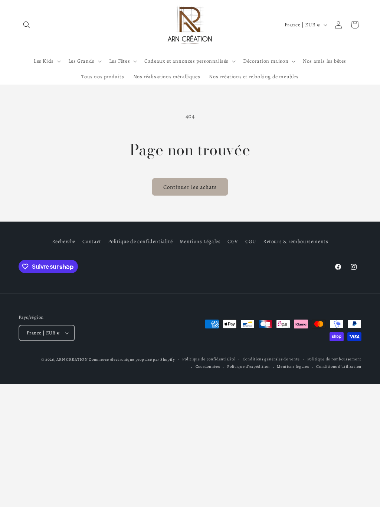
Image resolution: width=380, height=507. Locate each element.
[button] (27, 25)
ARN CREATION (72, 359)
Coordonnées (208, 366)
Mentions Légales (200, 241)
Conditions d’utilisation (338, 366)
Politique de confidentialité (140, 241)
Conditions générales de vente (271, 359)
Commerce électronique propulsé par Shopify (132, 359)
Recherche (63, 241)
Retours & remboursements (295, 241)
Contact (91, 241)
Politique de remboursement (334, 359)
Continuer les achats (190, 187)
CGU (250, 241)
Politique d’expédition (248, 366)
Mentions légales (293, 366)
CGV (232, 241)
